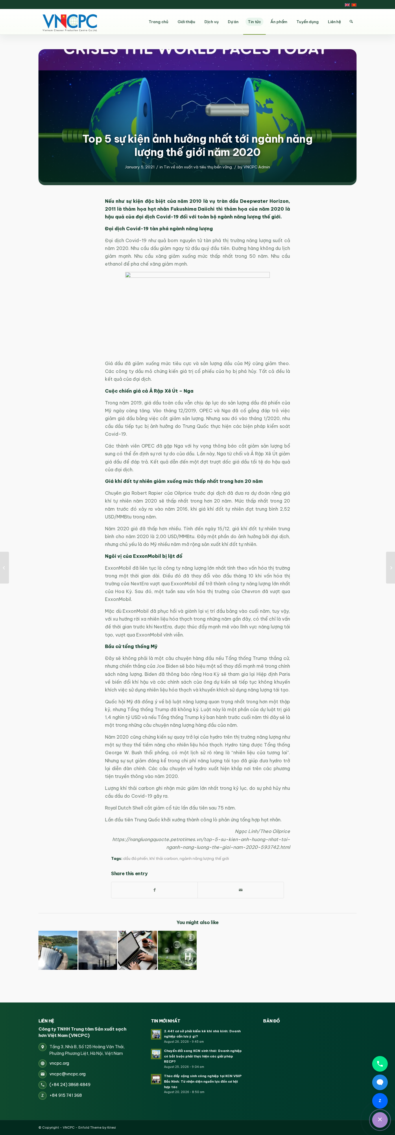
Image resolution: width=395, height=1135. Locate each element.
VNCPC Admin (256, 167)
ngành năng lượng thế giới (204, 858)
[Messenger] (380, 1082)
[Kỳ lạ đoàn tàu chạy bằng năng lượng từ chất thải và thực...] (4, 568)
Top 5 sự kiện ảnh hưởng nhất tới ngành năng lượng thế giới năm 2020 (197, 145)
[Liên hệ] (380, 1120)
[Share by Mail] (241, 890)
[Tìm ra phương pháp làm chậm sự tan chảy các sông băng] (390, 568)
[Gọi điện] (380, 1064)
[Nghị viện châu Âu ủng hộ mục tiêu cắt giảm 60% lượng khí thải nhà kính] (97, 950)
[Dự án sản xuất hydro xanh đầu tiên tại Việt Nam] (177, 950)
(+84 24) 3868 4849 (70, 1084)
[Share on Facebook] (154, 890)
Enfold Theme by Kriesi (97, 1127)
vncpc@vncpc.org (67, 1074)
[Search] (351, 21)
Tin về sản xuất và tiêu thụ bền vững (198, 167)
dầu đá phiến (135, 858)
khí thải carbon (163, 858)
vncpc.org (59, 1063)
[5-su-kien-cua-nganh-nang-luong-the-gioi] (197, 115)
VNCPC (69, 1127)
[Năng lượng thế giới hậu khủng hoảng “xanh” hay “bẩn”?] (57, 950)
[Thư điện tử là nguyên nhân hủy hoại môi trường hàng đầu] (137, 950)
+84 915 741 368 (65, 1095)
